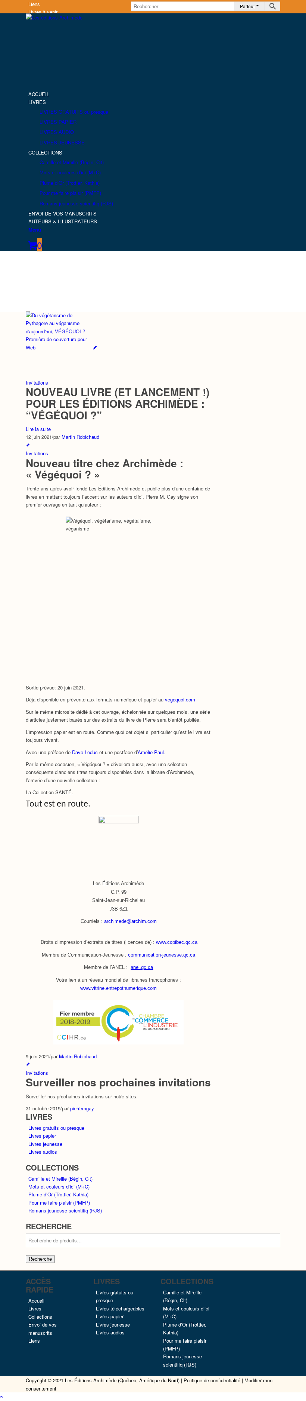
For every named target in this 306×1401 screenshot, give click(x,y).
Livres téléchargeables (120, 1308)
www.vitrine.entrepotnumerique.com (118, 988)
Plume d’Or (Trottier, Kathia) (58, 1194)
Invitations (37, 382)
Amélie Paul (151, 752)
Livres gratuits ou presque (56, 1127)
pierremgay (82, 1108)
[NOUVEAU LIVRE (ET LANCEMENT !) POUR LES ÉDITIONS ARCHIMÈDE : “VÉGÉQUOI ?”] (61, 347)
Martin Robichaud (80, 436)
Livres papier (42, 1135)
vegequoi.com (180, 699)
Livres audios (42, 1151)
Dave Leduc (85, 752)
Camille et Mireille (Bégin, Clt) (60, 1178)
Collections (40, 1316)
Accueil (36, 1300)
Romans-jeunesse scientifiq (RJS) (65, 1210)
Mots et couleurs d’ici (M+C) (59, 1186)
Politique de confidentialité (212, 1380)
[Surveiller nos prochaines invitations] (27, 1064)
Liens (34, 3)
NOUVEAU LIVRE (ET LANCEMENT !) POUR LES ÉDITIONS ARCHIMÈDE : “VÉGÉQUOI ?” (117, 403)
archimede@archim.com (130, 921)
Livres (34, 1308)
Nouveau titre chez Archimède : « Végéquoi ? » (104, 468)
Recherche (40, 1259)
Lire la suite (38, 428)
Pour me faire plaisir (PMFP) (59, 1202)
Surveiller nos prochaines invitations (118, 1082)
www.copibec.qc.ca (176, 942)
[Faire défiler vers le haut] (1, 1396)
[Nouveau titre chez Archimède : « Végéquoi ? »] (27, 445)
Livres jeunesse (45, 1143)
